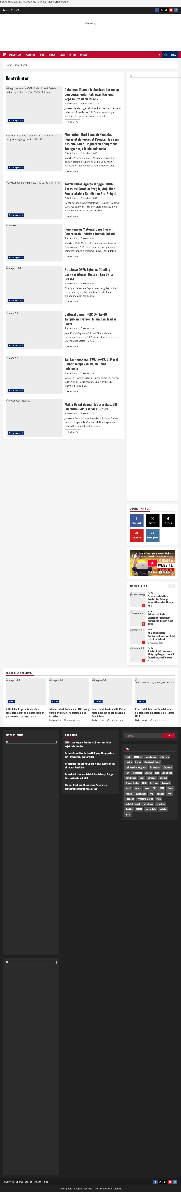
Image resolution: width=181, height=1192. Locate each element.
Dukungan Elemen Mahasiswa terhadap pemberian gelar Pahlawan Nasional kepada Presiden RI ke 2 (34, 105)
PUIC (158, 799)
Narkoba (154, 783)
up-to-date (151, 809)
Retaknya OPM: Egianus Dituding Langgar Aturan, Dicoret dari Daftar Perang (34, 285)
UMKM (139, 809)
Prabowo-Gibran (145, 799)
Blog (45, 1181)
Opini (149, 593)
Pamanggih (30, 54)
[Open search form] (159, 54)
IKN (127, 772)
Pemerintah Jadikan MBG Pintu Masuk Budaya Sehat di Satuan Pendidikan (137, 654)
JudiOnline (167, 772)
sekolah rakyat (133, 804)
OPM (162, 788)
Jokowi (148, 772)
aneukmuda (151, 757)
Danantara (155, 767)
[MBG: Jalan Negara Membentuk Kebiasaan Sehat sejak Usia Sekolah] (26, 691)
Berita (150, 630)
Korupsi (163, 778)
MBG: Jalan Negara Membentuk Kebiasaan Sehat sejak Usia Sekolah (137, 618)
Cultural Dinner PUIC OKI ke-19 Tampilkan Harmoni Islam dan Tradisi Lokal (34, 330)
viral (128, 814)
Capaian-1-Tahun (152, 762)
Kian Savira (13, 717)
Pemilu (129, 793)
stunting (161, 804)
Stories (28, 1181)
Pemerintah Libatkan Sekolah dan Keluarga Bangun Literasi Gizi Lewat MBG (154, 712)
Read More (73, 122)
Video (173, 54)
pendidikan (141, 793)
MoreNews (101, 1188)
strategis (148, 804)
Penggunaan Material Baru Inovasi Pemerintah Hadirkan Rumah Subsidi (34, 242)
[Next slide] (173, 586)
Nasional (165, 783)
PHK (151, 793)
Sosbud (83, 54)
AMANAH (138, 757)
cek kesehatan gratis (136, 767)
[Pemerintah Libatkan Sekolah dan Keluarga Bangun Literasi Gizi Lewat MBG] (155, 691)
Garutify (90, 32)
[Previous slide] (170, 586)
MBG (144, 783)
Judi (157, 772)
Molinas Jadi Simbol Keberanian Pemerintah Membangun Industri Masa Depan (137, 599)
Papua (170, 788)
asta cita (164, 757)
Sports (19, 1181)
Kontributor (72, 103)
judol (141, 778)
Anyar (42, 54)
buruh (138, 762)
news (147, 788)
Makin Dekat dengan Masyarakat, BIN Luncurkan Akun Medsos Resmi (34, 418)
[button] (4, 54)
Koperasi (151, 778)
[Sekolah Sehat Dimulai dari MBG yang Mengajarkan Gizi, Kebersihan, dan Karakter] (69, 691)
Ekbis (62, 54)
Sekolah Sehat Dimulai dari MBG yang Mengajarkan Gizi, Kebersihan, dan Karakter (137, 636)
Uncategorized (16, 120)
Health (37, 1181)
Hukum (52, 54)
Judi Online (131, 778)
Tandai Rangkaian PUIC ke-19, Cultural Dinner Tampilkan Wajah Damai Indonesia (34, 375)
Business (9, 1181)
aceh (128, 757)
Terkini (129, 809)
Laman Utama (15, 54)
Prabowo (130, 799)
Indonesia (137, 772)
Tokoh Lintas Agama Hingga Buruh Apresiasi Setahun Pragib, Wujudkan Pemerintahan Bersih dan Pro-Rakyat (34, 200)
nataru (137, 788)
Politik (72, 54)
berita (129, 762)
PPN (169, 793)
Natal (128, 788)
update (163, 809)
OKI (154, 788)
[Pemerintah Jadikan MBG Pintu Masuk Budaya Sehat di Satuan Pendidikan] (112, 691)
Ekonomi (168, 767)
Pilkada (160, 793)
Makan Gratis (132, 783)
